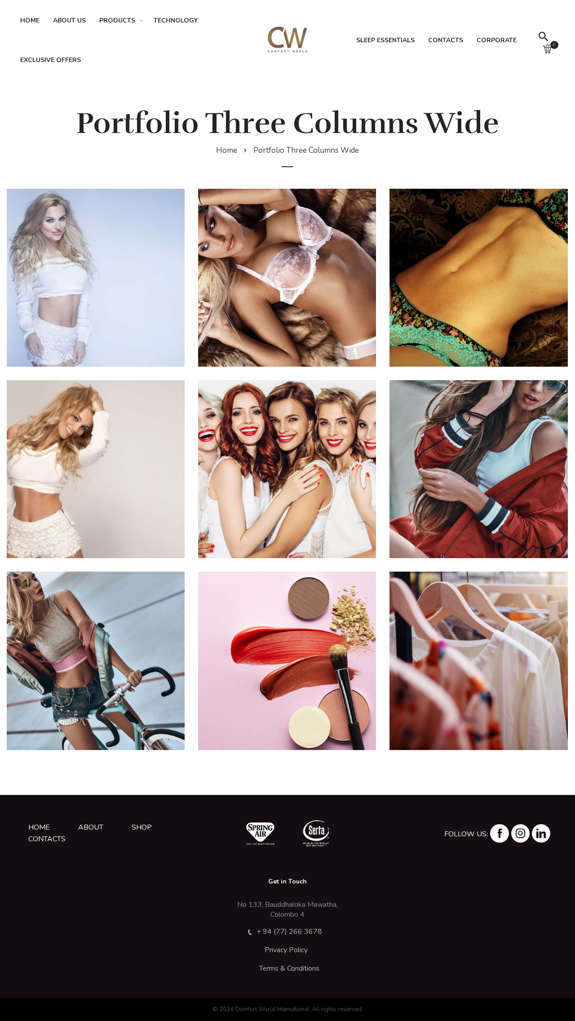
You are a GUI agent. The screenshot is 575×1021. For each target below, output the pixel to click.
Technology (176, 20)
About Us (69, 20)
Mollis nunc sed (287, 275)
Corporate (497, 40)
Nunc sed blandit (96, 658)
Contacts (445, 40)
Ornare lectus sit (478, 658)
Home (30, 20)
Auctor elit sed (287, 467)
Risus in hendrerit (96, 275)
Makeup (287, 483)
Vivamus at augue (479, 467)
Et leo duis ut (96, 467)
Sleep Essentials (385, 40)
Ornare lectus (287, 658)
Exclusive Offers (50, 60)
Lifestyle (478, 674)
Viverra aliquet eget (478, 275)
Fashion (96, 292)
